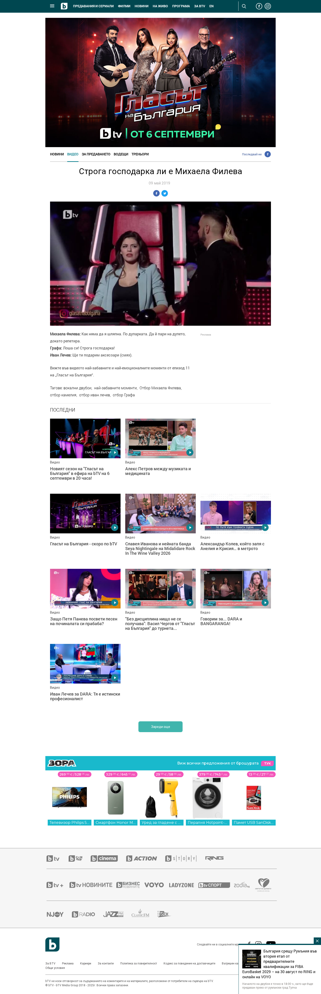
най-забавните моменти (115, 387)
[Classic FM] (144, 914)
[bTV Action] (145, 858)
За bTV (199, 6)
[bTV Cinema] (108, 858)
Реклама (68, 963)
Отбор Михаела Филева (160, 387)
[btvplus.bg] (58, 885)
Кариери (85, 963)
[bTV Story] (185, 858)
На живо (160, 6)
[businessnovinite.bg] (130, 885)
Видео (72, 154)
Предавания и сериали (93, 6)
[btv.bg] (58, 858)
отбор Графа (124, 395)
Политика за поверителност (138, 963)
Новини (142, 6)
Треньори (140, 154)
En (211, 6)
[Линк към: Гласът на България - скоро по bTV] (85, 529)
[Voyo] (157, 885)
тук (267, 763)
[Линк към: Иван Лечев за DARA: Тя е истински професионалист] (85, 679)
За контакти (106, 963)
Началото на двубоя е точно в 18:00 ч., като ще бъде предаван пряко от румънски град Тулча (277, 985)
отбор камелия (63, 395)
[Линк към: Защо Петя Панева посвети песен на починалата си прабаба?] (85, 604)
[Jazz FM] (117, 914)
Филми (124, 6)
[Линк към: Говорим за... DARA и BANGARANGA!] (235, 604)
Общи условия (55, 968)
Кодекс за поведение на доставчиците (189, 963)
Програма (181, 6)
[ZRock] (168, 914)
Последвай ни (252, 154)
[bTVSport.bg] (216, 885)
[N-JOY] (59, 914)
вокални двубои (77, 387)
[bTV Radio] (87, 914)
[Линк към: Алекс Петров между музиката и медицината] (160, 454)
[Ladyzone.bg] (184, 884)
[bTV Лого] (52, 944)
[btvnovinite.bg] (92, 884)
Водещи (121, 154)
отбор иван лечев (94, 395)
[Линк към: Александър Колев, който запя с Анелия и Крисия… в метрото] (235, 529)
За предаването (96, 154)
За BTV (50, 963)
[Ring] (218, 858)
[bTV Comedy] (79, 858)
